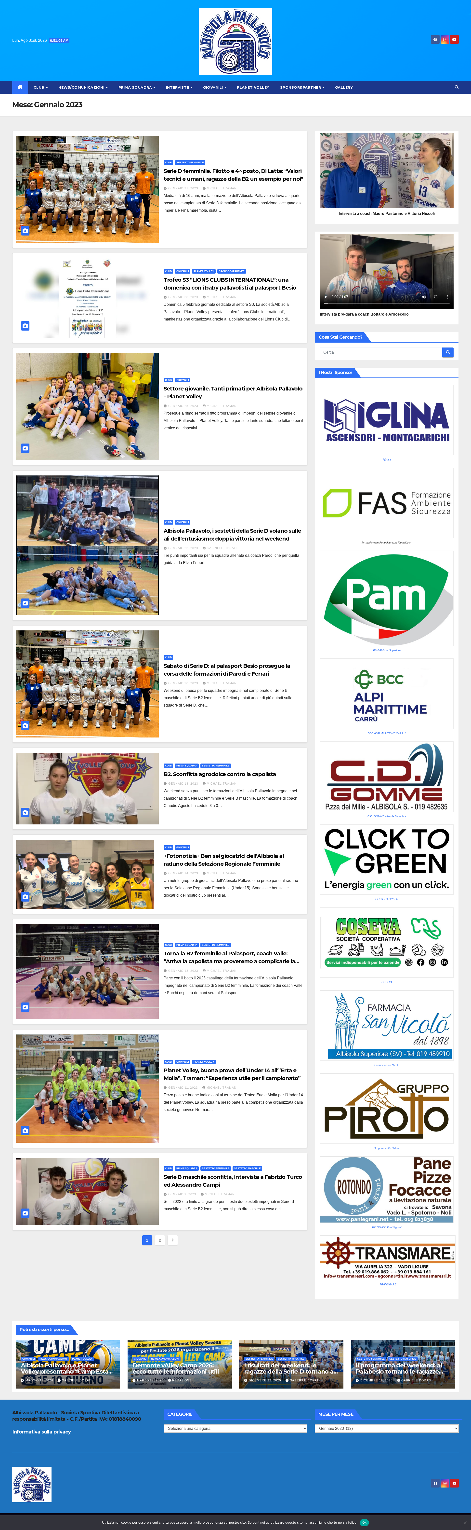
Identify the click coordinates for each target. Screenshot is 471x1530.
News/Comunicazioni (81, 87)
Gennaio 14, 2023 (183, 873)
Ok (364, 1522)
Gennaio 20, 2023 (183, 683)
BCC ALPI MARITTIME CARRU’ (387, 733)
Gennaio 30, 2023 (183, 297)
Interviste (178, 87)
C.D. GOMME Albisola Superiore (386, 816)
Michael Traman (222, 188)
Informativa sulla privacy (41, 1432)
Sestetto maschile (247, 1168)
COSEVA (386, 982)
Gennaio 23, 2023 (183, 548)
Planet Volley (253, 87)
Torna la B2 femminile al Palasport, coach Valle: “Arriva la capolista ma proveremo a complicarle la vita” (229, 961)
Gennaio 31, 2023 (183, 188)
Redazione (182, 1380)
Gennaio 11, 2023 (183, 1087)
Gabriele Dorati (222, 548)
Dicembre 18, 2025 (377, 1380)
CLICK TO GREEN (386, 899)
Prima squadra (135, 87)
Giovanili (213, 87)
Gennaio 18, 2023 (183, 783)
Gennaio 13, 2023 (183, 971)
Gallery (344, 87)
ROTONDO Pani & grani (386, 1227)
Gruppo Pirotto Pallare (387, 1148)
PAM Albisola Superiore (387, 650)
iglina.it (387, 459)
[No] (464, 1522)
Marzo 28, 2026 (151, 1380)
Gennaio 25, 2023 (183, 406)
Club (40, 87)
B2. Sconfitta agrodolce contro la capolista (220, 774)
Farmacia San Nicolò (386, 1065)
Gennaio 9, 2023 (182, 1194)
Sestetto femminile (190, 162)
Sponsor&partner (301, 87)
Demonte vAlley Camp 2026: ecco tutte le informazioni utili (175, 1368)
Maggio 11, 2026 (40, 1380)
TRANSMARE (387, 1284)
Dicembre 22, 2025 (265, 1380)
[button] (457, 87)
